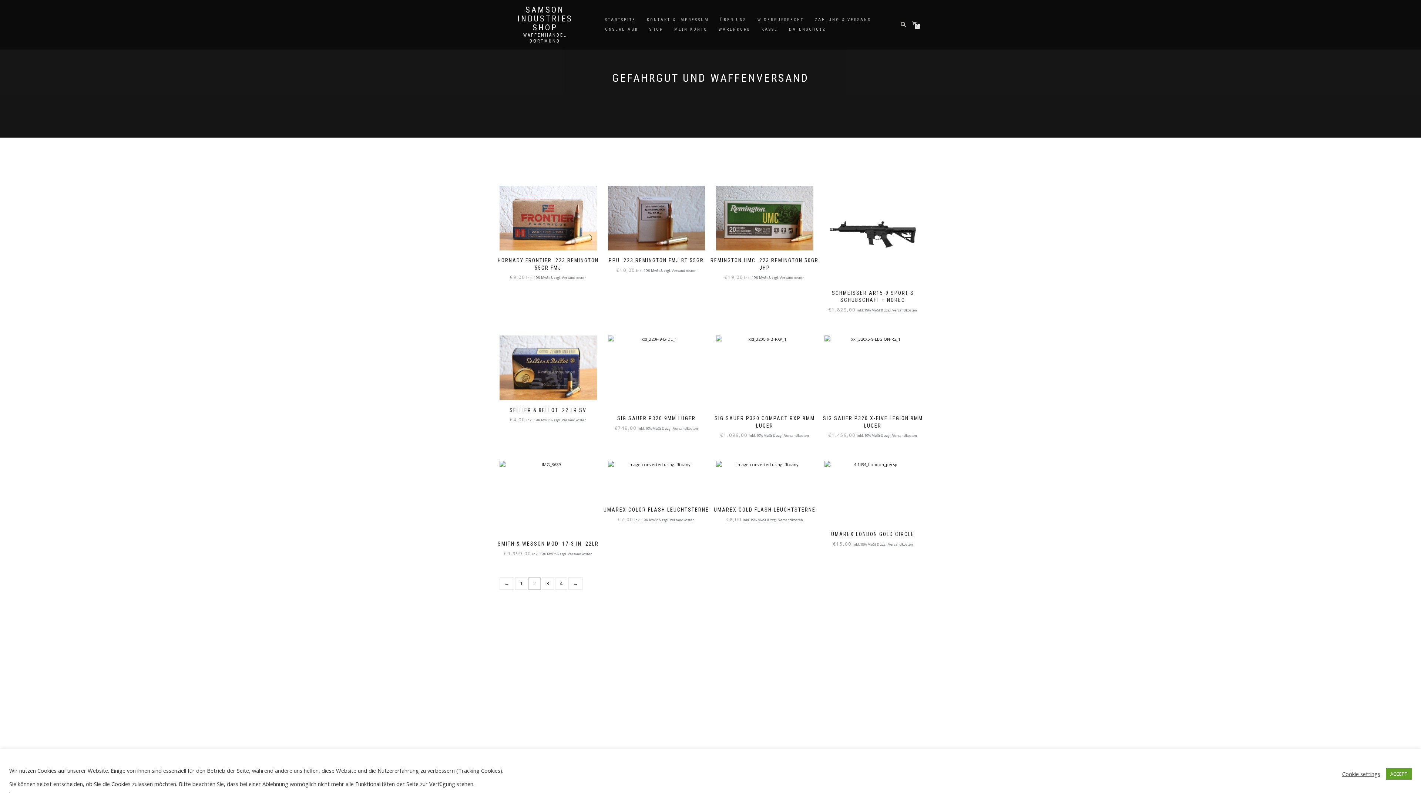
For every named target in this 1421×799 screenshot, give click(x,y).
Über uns (733, 19)
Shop (656, 29)
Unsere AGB (621, 29)
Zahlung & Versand (843, 19)
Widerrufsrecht (780, 19)
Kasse (770, 29)
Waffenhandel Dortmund (545, 38)
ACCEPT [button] (1398, 774)
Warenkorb (734, 29)
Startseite (620, 19)
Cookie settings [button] (1361, 774)
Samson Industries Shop (545, 19)
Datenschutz (807, 29)
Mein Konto (691, 29)
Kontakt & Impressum (678, 19)
